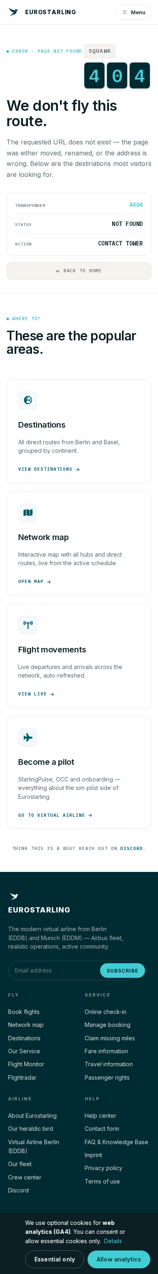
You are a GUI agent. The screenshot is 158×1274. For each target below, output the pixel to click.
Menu (138, 12)
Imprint (93, 1154)
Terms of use (102, 1181)
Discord (131, 848)
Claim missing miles (110, 1038)
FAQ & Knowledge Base (116, 1141)
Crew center (24, 1177)
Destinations (24, 1038)
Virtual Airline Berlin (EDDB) (33, 1146)
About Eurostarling (32, 1115)
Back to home (83, 270)
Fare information (106, 1051)
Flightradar (22, 1077)
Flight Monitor (26, 1064)
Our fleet (20, 1163)
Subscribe (123, 971)
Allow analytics (119, 1259)
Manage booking (107, 1024)
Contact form (102, 1128)
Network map (26, 1024)
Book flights (24, 1011)
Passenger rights (107, 1077)
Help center (100, 1115)
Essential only (54, 1259)
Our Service (24, 1051)
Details (113, 1240)
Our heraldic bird (30, 1128)
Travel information (109, 1064)
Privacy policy (103, 1167)
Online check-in (105, 1011)
